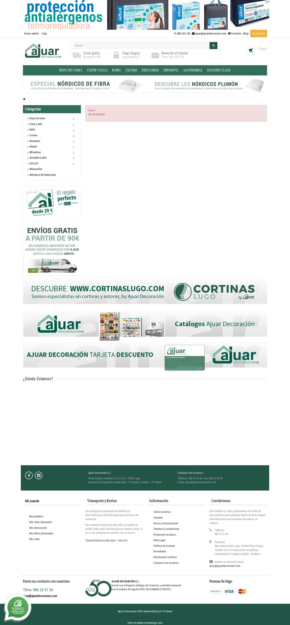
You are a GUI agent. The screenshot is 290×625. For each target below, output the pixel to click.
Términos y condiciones (166, 528)
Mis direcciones (38, 527)
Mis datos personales (41, 533)
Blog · (246, 33)
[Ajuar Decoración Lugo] (45, 50)
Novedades (258, 33)
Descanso (150, 70)
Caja (44, 33)
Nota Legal (159, 540)
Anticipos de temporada (43, 174)
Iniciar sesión (31, 33)
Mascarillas (36, 169)
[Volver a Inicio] (24, 99)
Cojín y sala (97, 70)
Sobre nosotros (162, 511)
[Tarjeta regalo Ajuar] (52, 202)
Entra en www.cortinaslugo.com (145, 622)
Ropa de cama (70, 70)
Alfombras (192, 70)
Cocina (131, 70)
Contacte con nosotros (166, 562)
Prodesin (167, 611)
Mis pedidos (36, 516)
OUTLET (34, 163)
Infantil (171, 70)
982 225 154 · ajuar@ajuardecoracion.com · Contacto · (210, 33)
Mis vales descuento (40, 522)
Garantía (158, 517)
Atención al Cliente (174, 53)
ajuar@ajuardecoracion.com (224, 565)
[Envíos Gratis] (52, 248)
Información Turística (165, 557)
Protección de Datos (164, 534)
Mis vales (34, 539)
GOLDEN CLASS (219, 70)
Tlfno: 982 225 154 (172, 57)
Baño (116, 70)
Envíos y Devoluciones (165, 523)
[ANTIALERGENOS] (145, 15)
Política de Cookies (164, 545)
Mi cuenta (32, 501)
